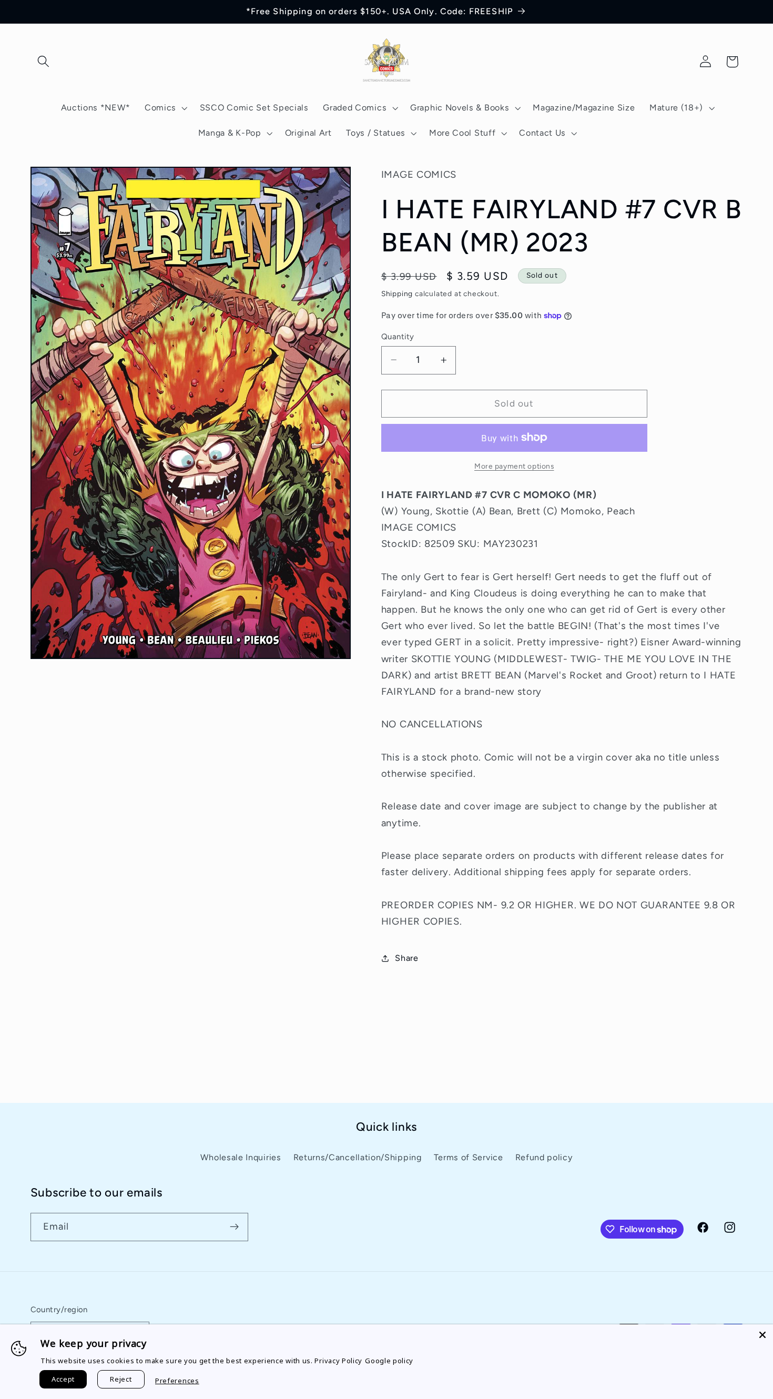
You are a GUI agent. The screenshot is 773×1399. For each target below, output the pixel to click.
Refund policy (544, 1157)
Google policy (389, 1360)
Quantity (397, 336)
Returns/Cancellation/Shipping (357, 1157)
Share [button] (406, 958)
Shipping (397, 293)
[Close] (762, 1335)
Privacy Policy (338, 1360)
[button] (43, 61)
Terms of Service (468, 1157)
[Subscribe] (234, 1227)
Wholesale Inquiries (240, 1157)
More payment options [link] (514, 466)
